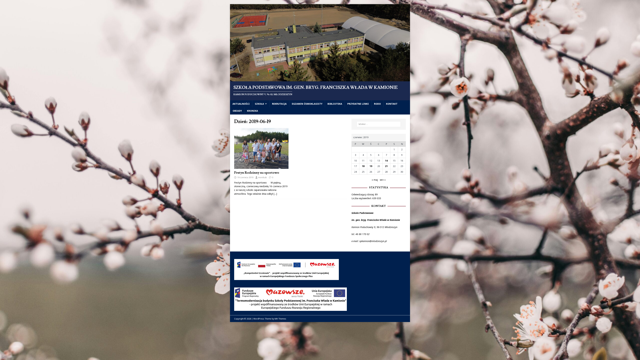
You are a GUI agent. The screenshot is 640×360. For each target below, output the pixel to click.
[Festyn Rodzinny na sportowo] (261, 166)
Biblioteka (335, 103)
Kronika (252, 110)
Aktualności (241, 103)
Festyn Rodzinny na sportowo (256, 172)
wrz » (383, 179)
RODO (377, 103)
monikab (262, 177)
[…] (275, 193)
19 (371, 166)
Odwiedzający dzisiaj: (363, 194)
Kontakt (392, 103)
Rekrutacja (279, 103)
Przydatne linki (358, 103)
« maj (375, 179)
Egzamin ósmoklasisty (307, 103)
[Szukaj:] (378, 124)
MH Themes (280, 318)
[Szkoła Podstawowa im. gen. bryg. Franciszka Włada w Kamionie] (320, 79)
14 (386, 160)
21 (386, 166)
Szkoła (259, 103)
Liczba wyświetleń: (362, 198)
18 (363, 166)
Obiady (237, 110)
